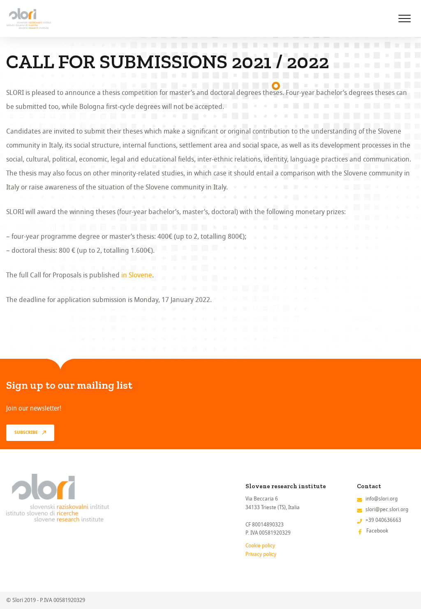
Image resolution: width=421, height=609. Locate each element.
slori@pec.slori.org (386, 509)
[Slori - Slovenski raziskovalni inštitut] (29, 18)
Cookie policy (260, 545)
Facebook (377, 531)
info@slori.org (381, 499)
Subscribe (26, 432)
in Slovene (136, 275)
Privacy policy (260, 554)
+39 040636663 (383, 520)
